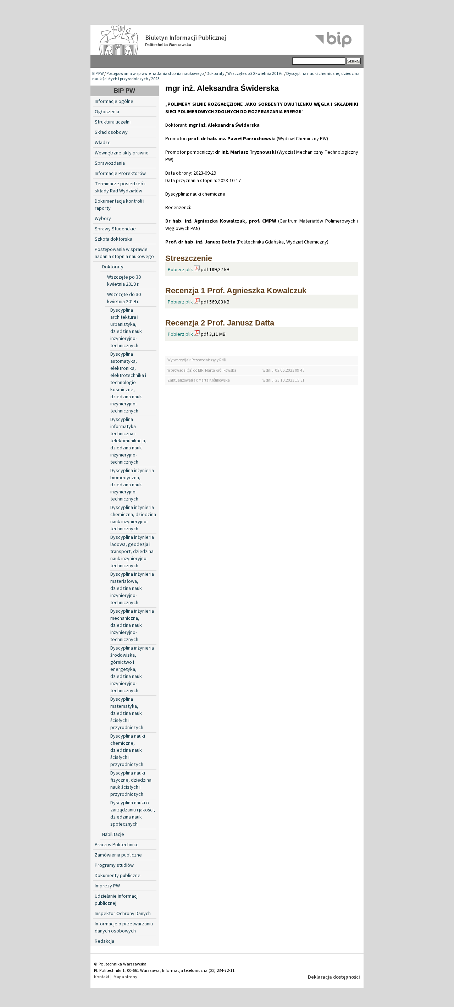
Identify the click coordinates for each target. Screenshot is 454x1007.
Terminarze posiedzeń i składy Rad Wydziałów (120, 187)
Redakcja (104, 941)
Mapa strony (125, 977)
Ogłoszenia (107, 111)
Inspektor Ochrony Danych (123, 913)
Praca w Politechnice (117, 844)
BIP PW (98, 74)
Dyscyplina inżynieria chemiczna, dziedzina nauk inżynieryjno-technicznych (133, 518)
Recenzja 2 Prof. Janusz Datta (219, 322)
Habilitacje (113, 834)
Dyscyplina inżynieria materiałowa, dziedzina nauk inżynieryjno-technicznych (132, 588)
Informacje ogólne (114, 101)
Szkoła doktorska (113, 239)
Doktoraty (215, 74)
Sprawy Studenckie (115, 228)
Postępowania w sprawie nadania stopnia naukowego (155, 74)
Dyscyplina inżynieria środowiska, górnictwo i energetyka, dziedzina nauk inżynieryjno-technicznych (132, 669)
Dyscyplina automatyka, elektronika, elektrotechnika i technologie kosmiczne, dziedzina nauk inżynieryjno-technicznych (128, 383)
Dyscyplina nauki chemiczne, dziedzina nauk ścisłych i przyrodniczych (127, 750)
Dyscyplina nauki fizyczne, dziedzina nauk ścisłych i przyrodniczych (130, 784)
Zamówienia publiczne (118, 855)
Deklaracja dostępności (334, 977)
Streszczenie (188, 258)
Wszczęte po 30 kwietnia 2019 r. (124, 281)
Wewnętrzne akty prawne (122, 153)
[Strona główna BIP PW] (227, 40)
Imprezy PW (107, 886)
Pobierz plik (180, 269)
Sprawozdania (110, 163)
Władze (103, 142)
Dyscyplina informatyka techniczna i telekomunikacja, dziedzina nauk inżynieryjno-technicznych (128, 441)
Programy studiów (114, 865)
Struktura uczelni (113, 122)
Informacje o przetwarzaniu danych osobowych (124, 927)
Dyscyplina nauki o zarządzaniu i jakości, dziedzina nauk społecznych (132, 813)
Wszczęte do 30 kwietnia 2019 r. (255, 74)
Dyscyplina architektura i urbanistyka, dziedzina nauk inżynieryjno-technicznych (126, 328)
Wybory (103, 218)
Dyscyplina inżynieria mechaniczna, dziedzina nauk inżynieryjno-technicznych (132, 625)
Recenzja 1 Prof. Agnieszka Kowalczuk (235, 290)
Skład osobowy (111, 132)
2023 (155, 79)
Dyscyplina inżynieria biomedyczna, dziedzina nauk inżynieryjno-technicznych (132, 485)
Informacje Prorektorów (120, 173)
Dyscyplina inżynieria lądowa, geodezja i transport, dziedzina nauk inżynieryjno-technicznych (132, 551)
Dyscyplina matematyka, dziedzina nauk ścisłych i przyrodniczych (126, 713)
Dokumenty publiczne (117, 875)
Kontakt (101, 977)
